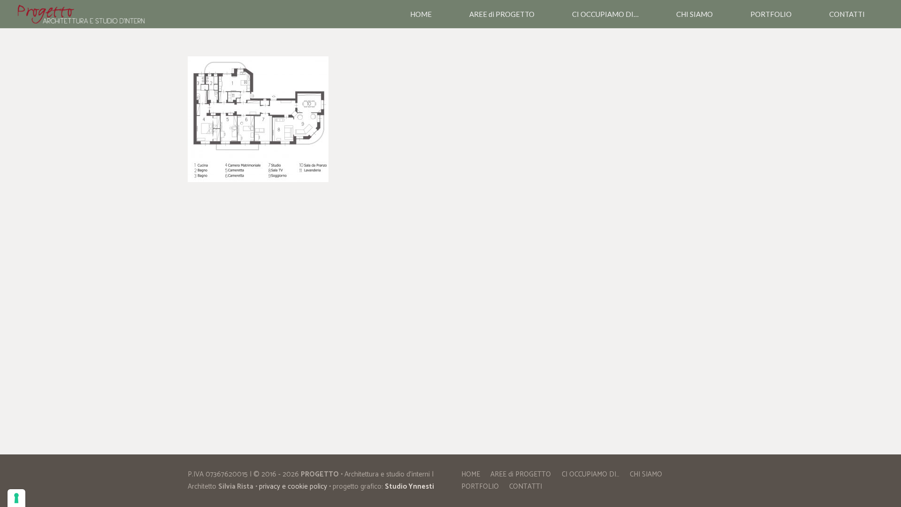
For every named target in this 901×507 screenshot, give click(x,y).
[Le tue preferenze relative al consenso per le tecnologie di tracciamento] (16, 498)
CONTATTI (525, 486)
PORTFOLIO (480, 486)
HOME (470, 474)
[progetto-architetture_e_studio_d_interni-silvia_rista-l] (81, 14)
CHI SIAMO (646, 474)
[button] (538, 14)
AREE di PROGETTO (520, 474)
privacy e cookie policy (293, 486)
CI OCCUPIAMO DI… (590, 474)
